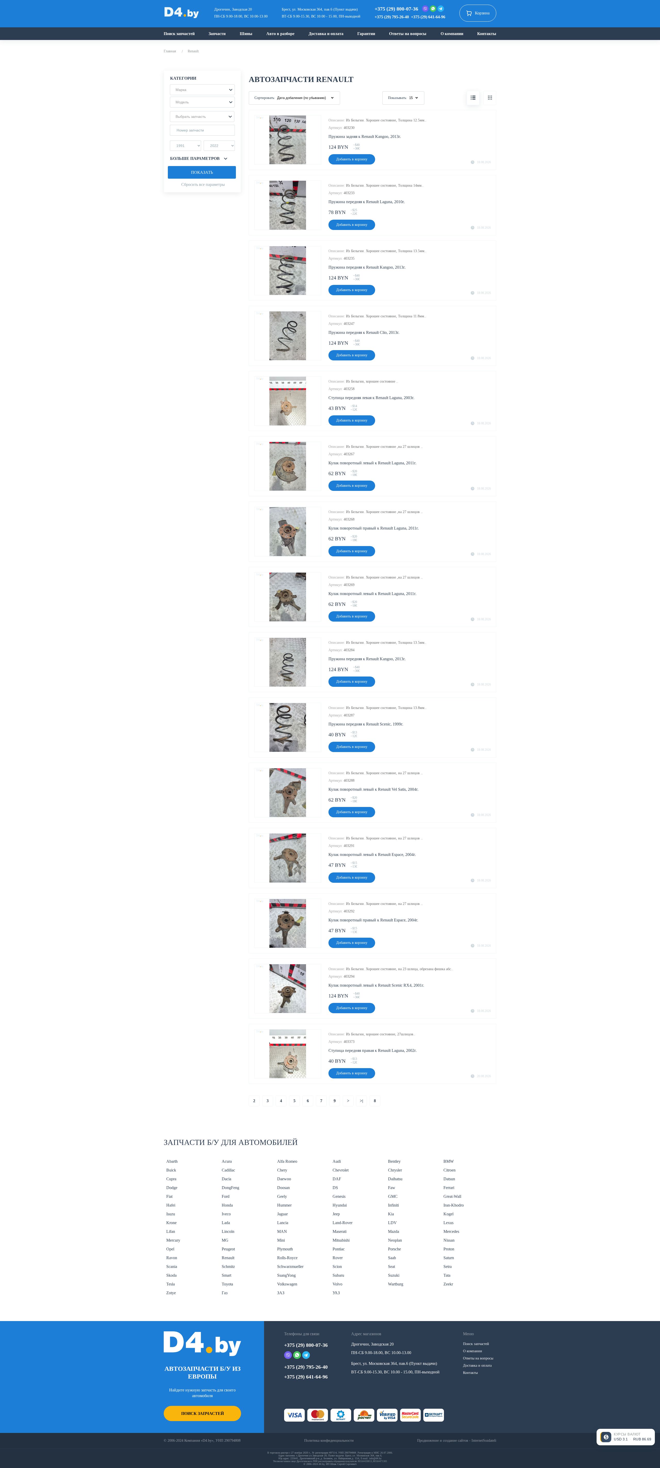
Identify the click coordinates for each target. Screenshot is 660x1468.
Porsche (394, 1249)
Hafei (170, 1205)
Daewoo (284, 1179)
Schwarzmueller (290, 1266)
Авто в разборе (280, 33)
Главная (170, 51)
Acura (227, 1161)
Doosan (283, 1187)
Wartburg (395, 1284)
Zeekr (448, 1284)
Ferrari (448, 1187)
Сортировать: (264, 98)
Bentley (394, 1161)
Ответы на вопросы (407, 33)
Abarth (172, 1161)
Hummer (284, 1205)
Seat (391, 1266)
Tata (446, 1275)
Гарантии (366, 33)
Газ (224, 1293)
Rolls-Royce (287, 1258)
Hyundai (340, 1205)
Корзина (482, 13)
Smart (226, 1275)
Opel (170, 1249)
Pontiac (339, 1249)
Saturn (448, 1258)
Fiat (169, 1196)
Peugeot (228, 1249)
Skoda (171, 1275)
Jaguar (282, 1214)
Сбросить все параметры (203, 184)
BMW (448, 1161)
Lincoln (228, 1231)
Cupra (171, 1179)
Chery (282, 1170)
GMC (393, 1196)
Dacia (226, 1179)
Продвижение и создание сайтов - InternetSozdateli (456, 1440)
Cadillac (228, 1170)
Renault (228, 1258)
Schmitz (228, 1266)
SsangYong (286, 1275)
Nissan (449, 1240)
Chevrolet (341, 1170)
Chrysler (395, 1170)
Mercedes (451, 1231)
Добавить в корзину (351, 159)
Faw (391, 1187)
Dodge (171, 1187)
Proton (448, 1249)
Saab (392, 1258)
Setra (447, 1266)
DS (335, 1187)
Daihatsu (395, 1179)
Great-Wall (452, 1196)
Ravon (171, 1258)
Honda (227, 1205)
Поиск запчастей (179, 33)
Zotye (171, 1293)
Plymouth (285, 1249)
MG (225, 1240)
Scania (171, 1266)
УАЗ (336, 1293)
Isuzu (170, 1214)
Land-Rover (342, 1222)
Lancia (282, 1222)
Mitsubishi (341, 1240)
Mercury (173, 1240)
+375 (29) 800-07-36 (396, 9)
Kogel (448, 1214)
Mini (281, 1240)
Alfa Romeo (287, 1161)
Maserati (339, 1231)
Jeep (336, 1214)
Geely (282, 1196)
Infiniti (393, 1205)
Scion (337, 1266)
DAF (337, 1179)
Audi (337, 1161)
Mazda (393, 1231)
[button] (202, 89)
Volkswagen (287, 1284)
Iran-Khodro (453, 1205)
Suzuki (393, 1275)
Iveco (226, 1214)
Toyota (227, 1284)
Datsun (449, 1179)
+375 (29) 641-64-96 (428, 17)
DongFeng (230, 1187)
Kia (391, 1214)
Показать (202, 172)
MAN (282, 1231)
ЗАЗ (280, 1293)
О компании (452, 33)
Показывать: (397, 98)
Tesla (170, 1284)
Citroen (449, 1170)
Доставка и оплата (326, 33)
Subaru (338, 1275)
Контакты (486, 33)
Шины (246, 33)
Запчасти (217, 33)
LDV (392, 1222)
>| (361, 1101)
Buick (171, 1170)
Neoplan (395, 1240)
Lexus (448, 1222)
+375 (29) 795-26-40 (392, 17)
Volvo (337, 1284)
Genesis (339, 1196)
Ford (225, 1196)
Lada (226, 1222)
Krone (171, 1222)
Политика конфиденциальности (329, 1440)
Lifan (170, 1231)
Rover (338, 1258)
